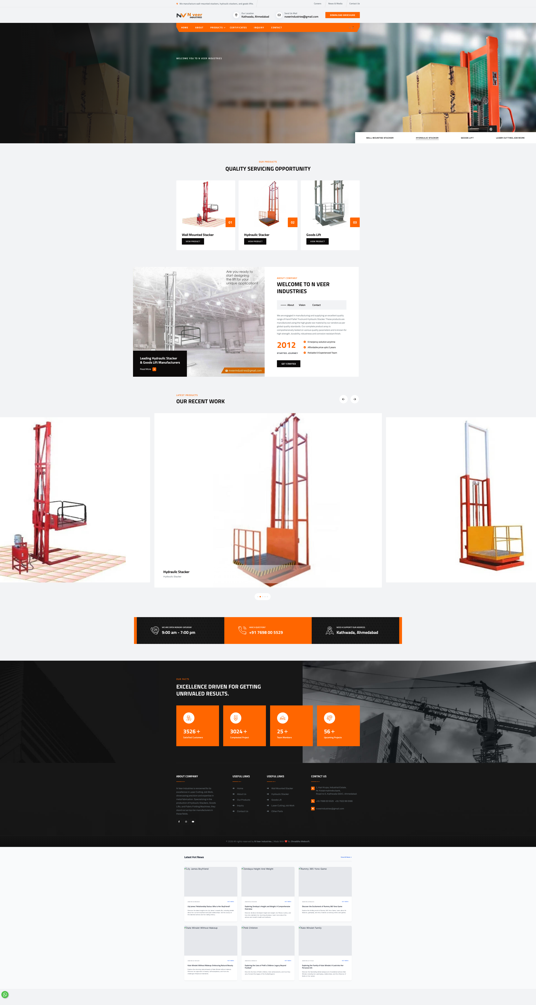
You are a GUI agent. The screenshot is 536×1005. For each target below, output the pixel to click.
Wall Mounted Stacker (282, 788)
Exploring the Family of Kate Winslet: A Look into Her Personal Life (323, 966)
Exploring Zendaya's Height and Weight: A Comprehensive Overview (267, 907)
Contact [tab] (316, 305)
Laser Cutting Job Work (282, 805)
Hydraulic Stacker (280, 794)
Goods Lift (276, 800)
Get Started (188, 107)
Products (216, 27)
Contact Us (354, 3)
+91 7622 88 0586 (344, 801)
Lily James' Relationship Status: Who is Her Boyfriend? (209, 906)
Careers (317, 3)
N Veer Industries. (263, 841)
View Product (193, 241)
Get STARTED (289, 363)
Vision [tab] (302, 305)
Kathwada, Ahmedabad (255, 16)
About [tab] (290, 305)
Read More (145, 369)
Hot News (231, 901)
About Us (241, 794)
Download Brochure (342, 15)
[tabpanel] (312, 340)
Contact (276, 27)
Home (184, 27)
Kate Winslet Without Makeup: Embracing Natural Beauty (210, 965)
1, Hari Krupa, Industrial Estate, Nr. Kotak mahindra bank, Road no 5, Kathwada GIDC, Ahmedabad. (336, 790)
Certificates (238, 27)
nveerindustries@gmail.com (301, 16)
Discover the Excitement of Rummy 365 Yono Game (322, 906)
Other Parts (277, 811)
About (199, 27)
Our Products (243, 800)
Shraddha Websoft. (300, 841)
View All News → (346, 857)
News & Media (335, 3)
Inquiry (259, 27)
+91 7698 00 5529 (228, 108)
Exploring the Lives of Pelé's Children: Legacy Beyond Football (265, 966)
